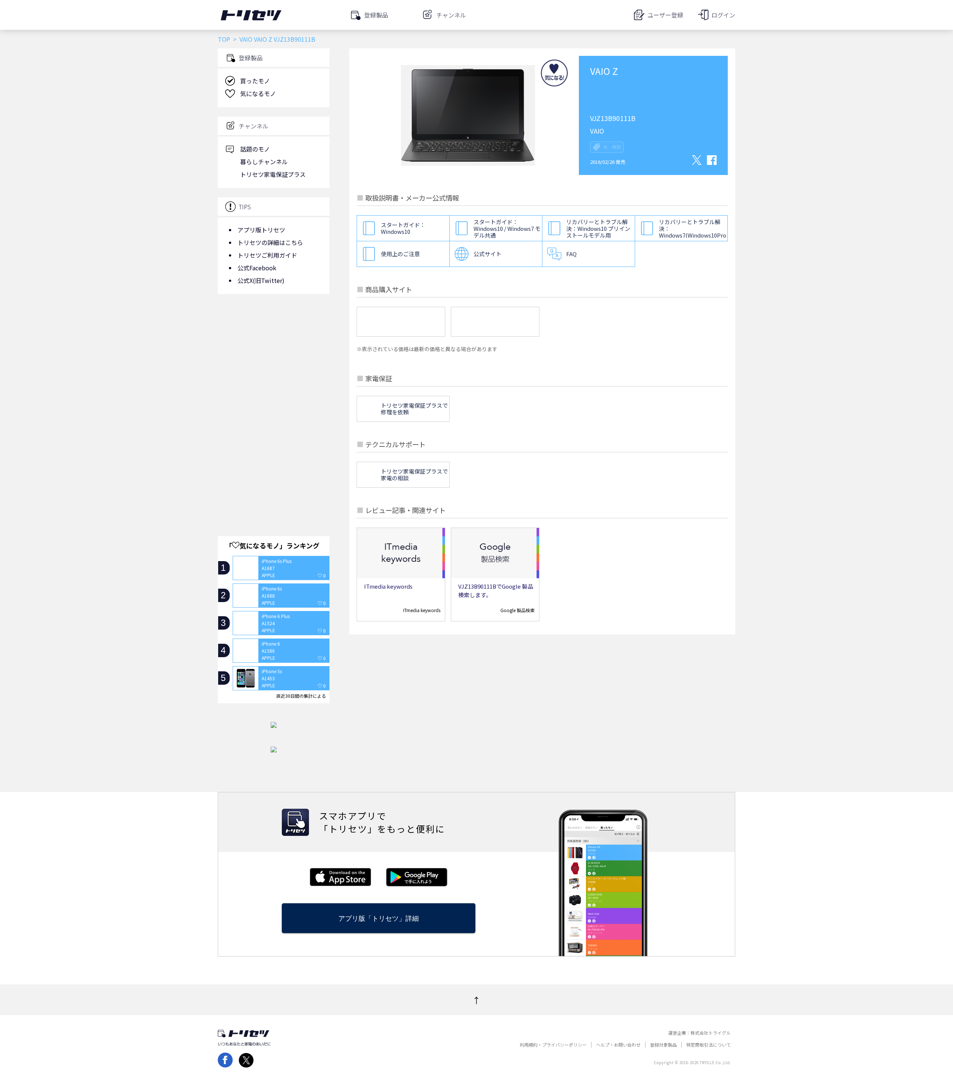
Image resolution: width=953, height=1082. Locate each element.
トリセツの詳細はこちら (270, 242)
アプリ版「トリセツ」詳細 (378, 918)
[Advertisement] (273, 359)
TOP (224, 39)
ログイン (723, 14)
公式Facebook (257, 267)
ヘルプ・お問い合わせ (618, 1045)
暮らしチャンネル (264, 161)
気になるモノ (258, 93)
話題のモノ (255, 148)
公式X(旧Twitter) (261, 280)
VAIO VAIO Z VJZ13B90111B (277, 39)
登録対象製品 (663, 1045)
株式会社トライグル (711, 1033)
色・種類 (612, 147)
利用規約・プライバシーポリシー (553, 1045)
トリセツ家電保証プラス (273, 174)
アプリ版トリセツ (261, 229)
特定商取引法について (708, 1045)
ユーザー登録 (665, 14)
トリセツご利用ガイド (267, 255)
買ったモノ (255, 80)
